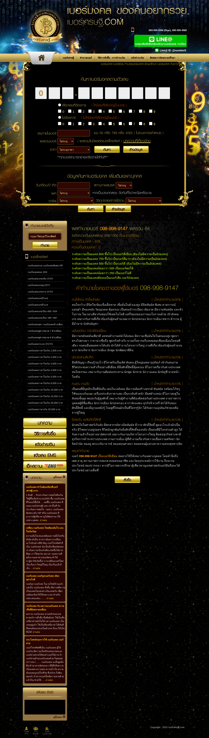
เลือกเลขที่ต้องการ (94, 105)
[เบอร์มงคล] (42, 58)
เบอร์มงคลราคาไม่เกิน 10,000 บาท (45, 389)
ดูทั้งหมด (57, 477)
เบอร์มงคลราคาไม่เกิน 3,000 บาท (44, 363)
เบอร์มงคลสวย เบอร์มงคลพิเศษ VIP (45, 265)
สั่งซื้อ (127, 480)
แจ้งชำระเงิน (137, 57)
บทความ (45, 423)
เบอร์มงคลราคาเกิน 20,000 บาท (44, 409)
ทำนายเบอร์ (86, 57)
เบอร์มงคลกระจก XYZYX (40, 344)
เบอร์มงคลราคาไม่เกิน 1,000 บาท (44, 350)
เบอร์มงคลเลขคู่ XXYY (39, 285)
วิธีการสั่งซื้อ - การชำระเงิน (111, 57)
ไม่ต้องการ (90, 117)
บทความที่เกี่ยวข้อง (137, 140)
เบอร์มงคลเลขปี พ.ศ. (38, 298)
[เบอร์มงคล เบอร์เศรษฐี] (45, 47)
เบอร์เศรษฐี (68, 57)
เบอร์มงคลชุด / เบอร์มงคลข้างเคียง (45, 324)
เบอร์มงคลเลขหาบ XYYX (40, 291)
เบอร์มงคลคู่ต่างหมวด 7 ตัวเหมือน (44, 331)
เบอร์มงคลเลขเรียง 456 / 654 (42, 311)
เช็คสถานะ (35, 466)
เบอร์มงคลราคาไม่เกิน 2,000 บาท (44, 357)
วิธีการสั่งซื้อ (45, 433)
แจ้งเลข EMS (45, 455)
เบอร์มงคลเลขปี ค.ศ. (38, 304)
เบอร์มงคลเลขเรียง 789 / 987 (42, 318)
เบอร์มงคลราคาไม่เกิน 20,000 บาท (45, 403)
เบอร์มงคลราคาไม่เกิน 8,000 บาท (44, 383)
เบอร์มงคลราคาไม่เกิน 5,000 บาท (44, 376)
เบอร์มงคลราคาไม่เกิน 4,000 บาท (44, 370)
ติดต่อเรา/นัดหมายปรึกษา (162, 57)
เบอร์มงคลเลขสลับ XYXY (40, 278)
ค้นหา (107, 149)
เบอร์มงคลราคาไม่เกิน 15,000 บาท (45, 396)
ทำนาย (45, 245)
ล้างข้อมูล (135, 149)
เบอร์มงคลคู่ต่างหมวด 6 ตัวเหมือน (44, 337)
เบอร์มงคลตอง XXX (37, 272)
